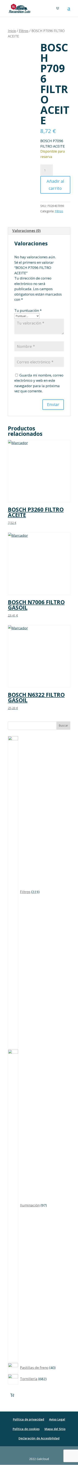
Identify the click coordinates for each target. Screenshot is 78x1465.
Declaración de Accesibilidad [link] (39, 1438)
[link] (20, 8)
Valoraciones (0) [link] (26, 230)
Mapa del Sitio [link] (55, 1429)
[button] (68, 11)
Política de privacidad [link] (28, 1419)
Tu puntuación (28, 310)
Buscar (63, 725)
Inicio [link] (12, 31)
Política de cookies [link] (26, 1429)
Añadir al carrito (55, 184)
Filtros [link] (23, 31)
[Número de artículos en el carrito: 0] (12, 1395)
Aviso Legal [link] (57, 1419)
